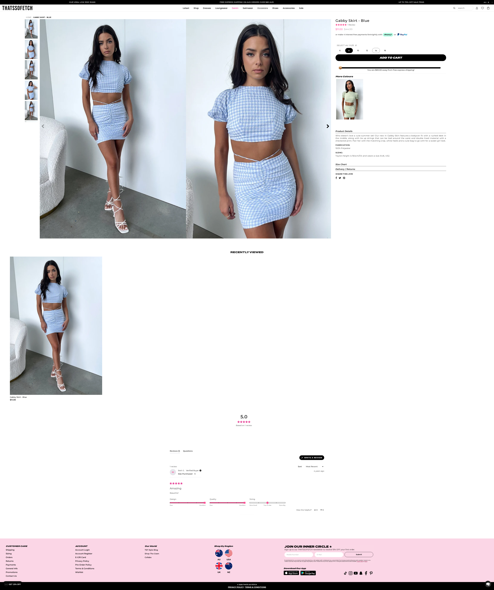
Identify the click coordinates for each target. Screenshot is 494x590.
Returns (10, 561)
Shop (196, 8)
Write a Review (313, 458)
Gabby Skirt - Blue (42, 17)
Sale (301, 8)
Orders (9, 557)
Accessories (289, 8)
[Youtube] (355, 574)
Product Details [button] (344, 131)
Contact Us (11, 576)
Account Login (82, 550)
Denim (235, 8)
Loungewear (221, 8)
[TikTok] (345, 574)
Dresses (207, 8)
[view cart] (488, 8)
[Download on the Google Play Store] (308, 574)
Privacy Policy (82, 561)
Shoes (275, 8)
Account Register (83, 553)
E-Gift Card (80, 557)
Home (28, 17)
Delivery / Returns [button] (345, 169)
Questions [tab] (188, 451)
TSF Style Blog (151, 550)
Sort (300, 466)
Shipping (10, 550)
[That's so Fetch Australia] (219, 553)
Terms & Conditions (84, 568)
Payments (11, 565)
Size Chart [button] (341, 164)
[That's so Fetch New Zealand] (228, 566)
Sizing (9, 553)
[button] (477, 7)
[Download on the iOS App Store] (291, 574)
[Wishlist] (482, 8)
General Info (12, 568)
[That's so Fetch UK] (219, 566)
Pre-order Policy (83, 565)
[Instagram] (350, 574)
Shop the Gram (152, 553)
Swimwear (248, 8)
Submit (359, 554)
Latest (186, 8)
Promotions (11, 572)
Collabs (148, 557)
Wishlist (79, 572)
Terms (365, 561)
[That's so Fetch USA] (228, 553)
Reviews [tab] (175, 451)
